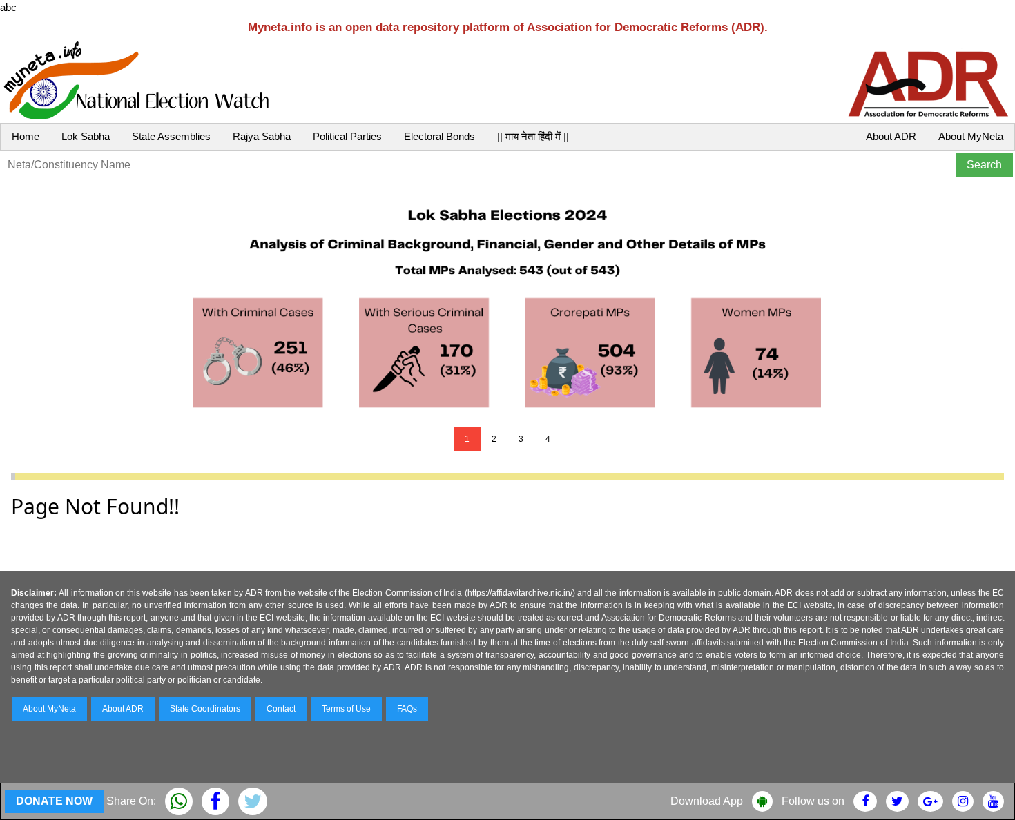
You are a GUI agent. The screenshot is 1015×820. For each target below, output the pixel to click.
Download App (706, 801)
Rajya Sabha (262, 136)
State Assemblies (171, 136)
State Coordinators (205, 709)
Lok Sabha (85, 136)
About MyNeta (970, 136)
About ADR (891, 136)
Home (25, 136)
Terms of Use (346, 709)
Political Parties (347, 136)
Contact (281, 709)
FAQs (407, 709)
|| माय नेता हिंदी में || (533, 136)
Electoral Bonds (439, 136)
